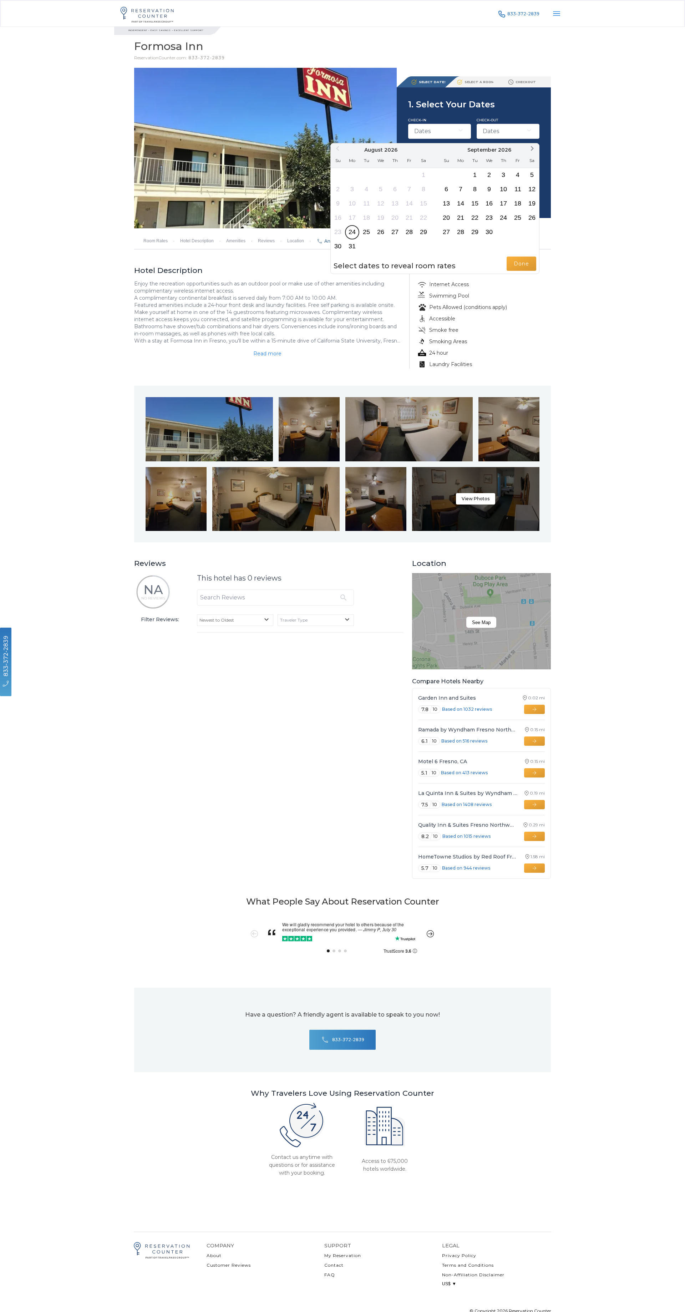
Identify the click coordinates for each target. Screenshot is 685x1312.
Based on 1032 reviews (467, 709)
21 (409, 217)
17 (352, 217)
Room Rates (155, 240)
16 (337, 217)
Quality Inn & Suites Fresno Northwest (467, 825)
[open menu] (556, 13)
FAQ (329, 1274)
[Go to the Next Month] (532, 148)
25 (366, 231)
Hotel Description (197, 240)
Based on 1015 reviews (466, 836)
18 (366, 217)
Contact (334, 1265)
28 (409, 231)
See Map (481, 622)
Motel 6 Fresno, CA (442, 761)
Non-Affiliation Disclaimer (473, 1274)
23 (337, 231)
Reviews (266, 240)
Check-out (487, 120)
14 (409, 203)
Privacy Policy (459, 1255)
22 (423, 217)
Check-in (417, 120)
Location (295, 240)
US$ (449, 1283)
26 (380, 231)
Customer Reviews (229, 1265)
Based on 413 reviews (464, 772)
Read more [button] (267, 353)
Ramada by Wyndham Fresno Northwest (468, 729)
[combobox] (235, 620)
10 (352, 203)
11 (366, 203)
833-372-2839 (523, 13)
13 (395, 203)
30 (337, 246)
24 (352, 231)
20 (395, 217)
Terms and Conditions (468, 1265)
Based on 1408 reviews (467, 804)
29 (423, 231)
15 (423, 203)
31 (352, 246)
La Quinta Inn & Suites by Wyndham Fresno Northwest (468, 793)
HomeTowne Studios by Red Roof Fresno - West (468, 856)
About (214, 1255)
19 (380, 217)
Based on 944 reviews (466, 868)
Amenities (235, 240)
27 (395, 231)
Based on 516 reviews (464, 741)
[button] (475, 499)
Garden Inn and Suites (447, 698)
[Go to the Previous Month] (338, 148)
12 (380, 203)
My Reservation (342, 1255)
